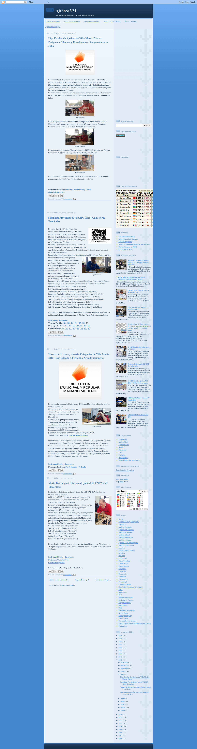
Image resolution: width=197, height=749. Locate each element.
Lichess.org (123, 439)
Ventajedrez (123, 626)
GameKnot (123, 592)
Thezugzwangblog (125, 615)
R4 (76, 323)
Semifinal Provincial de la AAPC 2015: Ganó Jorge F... (134, 683)
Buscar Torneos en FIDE (128, 247)
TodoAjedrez (123, 618)
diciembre (124, 662)
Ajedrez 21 (122, 524)
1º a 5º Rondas (71, 466)
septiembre (125, 668)
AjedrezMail (123, 442)
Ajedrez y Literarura (126, 545)
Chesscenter (123, 574)
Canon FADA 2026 (125, 249)
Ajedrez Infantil (124, 535)
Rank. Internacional (72, 21)
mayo (123, 701)
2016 (121, 657)
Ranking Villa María (112, 21)
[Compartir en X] (56, 195)
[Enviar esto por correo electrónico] (49, 195)
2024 (121, 641)
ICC (120, 595)
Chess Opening (124, 561)
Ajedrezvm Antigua (52, 26)
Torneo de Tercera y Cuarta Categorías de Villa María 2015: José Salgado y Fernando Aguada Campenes (78, 356)
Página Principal (82, 579)
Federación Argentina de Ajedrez (130, 587)
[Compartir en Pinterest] (62, 195)
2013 (121, 717)
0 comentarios (68, 199)
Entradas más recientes (58, 579)
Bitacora (122, 555)
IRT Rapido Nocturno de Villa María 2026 (139, 399)
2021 (121, 651)
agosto (123, 671)
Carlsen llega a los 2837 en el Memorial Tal (138, 291)
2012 (121, 720)
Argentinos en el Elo (92, 21)
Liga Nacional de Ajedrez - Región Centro (137, 308)
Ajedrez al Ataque (125, 527)
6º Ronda (82, 466)
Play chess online (122, 479)
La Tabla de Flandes (126, 600)
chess (121, 481)
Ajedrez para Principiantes (128, 542)
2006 (121, 738)
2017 (121, 654)
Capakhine (123, 558)
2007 (121, 735)
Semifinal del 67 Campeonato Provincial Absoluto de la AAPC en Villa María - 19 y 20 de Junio (139, 327)
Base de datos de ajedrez (125, 470)
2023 (121, 644)
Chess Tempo (123, 563)
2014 (121, 714)
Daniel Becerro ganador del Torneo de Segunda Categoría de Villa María (131, 278)
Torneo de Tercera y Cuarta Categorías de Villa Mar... (135, 688)
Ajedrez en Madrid (125, 532)
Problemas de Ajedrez (127, 610)
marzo (123, 707)
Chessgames (123, 579)
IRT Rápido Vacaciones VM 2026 (138, 415)
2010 (121, 726)
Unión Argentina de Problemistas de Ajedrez (135, 623)
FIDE (121, 589)
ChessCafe (122, 571)
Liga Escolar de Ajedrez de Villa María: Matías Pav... (134, 678)
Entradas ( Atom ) (67, 585)
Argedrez (122, 548)
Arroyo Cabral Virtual (127, 550)
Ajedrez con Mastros (126, 529)
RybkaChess (123, 613)
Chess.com (122, 450)
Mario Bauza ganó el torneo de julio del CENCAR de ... (134, 693)
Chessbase (122, 568)
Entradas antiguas (102, 579)
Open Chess (123, 605)
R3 (72, 323)
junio (123, 698)
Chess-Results (124, 566)
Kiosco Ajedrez (131, 21)
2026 (121, 635)
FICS (120, 452)
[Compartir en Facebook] (59, 195)
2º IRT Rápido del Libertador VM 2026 (139, 348)
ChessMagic (123, 582)
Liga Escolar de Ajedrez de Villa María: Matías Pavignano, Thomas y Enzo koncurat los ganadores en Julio (78, 42)
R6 (83, 323)
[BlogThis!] (52, 195)
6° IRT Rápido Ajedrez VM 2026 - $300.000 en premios (138, 382)
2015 (121, 660)
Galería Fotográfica (56, 192)
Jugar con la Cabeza (126, 597)
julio (122, 674)
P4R (120, 608)
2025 (121, 638)
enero (123, 710)
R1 (64, 323)
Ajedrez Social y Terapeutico (129, 521)
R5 (80, 323)
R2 (68, 323)
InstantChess (123, 457)
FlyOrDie (122, 455)
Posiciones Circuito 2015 (58, 559)
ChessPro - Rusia (125, 584)
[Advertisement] (79, 207)
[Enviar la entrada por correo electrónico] (74, 199)
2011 (121, 723)
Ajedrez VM (66, 10)
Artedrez (122, 553)
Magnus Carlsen (125, 602)
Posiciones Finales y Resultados (61, 464)
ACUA (121, 519)
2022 (121, 648)
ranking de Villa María (78, 435)
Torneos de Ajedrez (52, 21)
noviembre (125, 665)
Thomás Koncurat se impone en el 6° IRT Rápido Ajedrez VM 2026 (138, 262)
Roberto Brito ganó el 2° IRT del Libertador (138, 365)
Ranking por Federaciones (128, 239)
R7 (89, 325)
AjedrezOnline (124, 444)
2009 (121, 729)
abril (123, 704)
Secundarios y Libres (82, 189)
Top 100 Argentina (125, 241)
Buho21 (121, 447)
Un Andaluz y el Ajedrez (127, 621)
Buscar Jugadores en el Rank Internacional (134, 244)
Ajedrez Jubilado (125, 540)
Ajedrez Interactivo (126, 537)
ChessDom (122, 576)
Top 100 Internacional (127, 236)
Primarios (68, 189)
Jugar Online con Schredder (129, 460)
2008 (121, 732)
